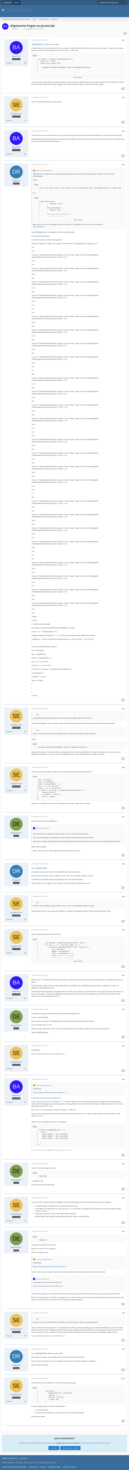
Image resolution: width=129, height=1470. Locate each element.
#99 (123, 1349)
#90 (123, 930)
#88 (123, 864)
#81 (123, 40)
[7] (35, 72)
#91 (123, 975)
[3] (35, 63)
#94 (123, 1079)
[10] (35, 799)
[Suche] (123, 2)
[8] (35, 74)
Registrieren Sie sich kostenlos (68, 1443)
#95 (123, 1164)
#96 (123, 1198)
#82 (123, 97)
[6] (35, 69)
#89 (123, 896)
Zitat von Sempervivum (44, 170)
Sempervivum (38, 44)
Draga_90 (38, 174)
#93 (123, 1046)
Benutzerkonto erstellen (70, 1448)
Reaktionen (9, 63)
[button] (122, 55)
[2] (35, 61)
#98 (123, 1313)
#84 (123, 165)
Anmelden (53, 1448)
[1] (35, 59)
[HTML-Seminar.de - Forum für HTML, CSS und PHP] (64, 11)
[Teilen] (125, 33)
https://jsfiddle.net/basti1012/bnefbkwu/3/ (46, 1102)
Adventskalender (39, 227)
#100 (123, 1378)
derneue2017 (37, 980)
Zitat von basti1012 (42, 828)
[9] (35, 796)
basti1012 (51, 1150)
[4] (35, 65)
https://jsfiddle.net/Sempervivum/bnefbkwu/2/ (47, 1054)
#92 (123, 1009)
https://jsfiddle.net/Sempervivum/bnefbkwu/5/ (47, 1336)
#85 (123, 709)
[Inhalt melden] (123, 88)
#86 (123, 767)
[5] (35, 67)
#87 (123, 817)
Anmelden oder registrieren (108, 3)
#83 (123, 131)
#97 (123, 1231)
